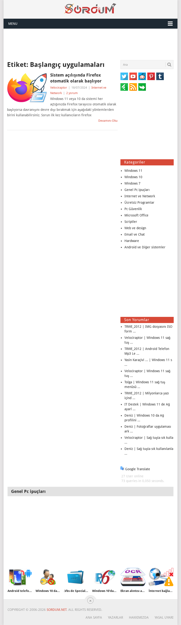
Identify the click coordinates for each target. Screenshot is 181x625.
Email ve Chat (134, 234)
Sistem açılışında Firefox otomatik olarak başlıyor (76, 78)
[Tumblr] (160, 76)
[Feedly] (124, 87)
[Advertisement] (90, 44)
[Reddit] (142, 76)
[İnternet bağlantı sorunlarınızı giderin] (161, 577)
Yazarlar (115, 617)
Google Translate (137, 469)
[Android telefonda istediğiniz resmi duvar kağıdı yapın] (20, 577)
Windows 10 (133, 177)
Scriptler (130, 222)
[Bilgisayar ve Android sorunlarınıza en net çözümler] (90, 8)
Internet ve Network (139, 196)
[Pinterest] (151, 76)
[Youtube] (133, 76)
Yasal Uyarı (164, 617)
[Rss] (133, 87)
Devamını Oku (108, 120)
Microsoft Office (136, 215)
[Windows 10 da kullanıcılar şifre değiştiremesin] (48, 577)
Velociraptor (58, 87)
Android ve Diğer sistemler (144, 247)
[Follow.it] (142, 87)
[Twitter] (124, 76)
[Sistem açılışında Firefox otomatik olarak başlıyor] (27, 87)
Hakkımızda (139, 617)
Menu (12, 24)
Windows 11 (133, 170)
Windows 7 (132, 183)
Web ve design (135, 228)
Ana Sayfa (94, 617)
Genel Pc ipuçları (137, 190)
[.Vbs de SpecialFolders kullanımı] (76, 577)
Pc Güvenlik (133, 209)
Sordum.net (56, 610)
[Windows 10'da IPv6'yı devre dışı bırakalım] (104, 577)
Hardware (131, 241)
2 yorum (72, 93)
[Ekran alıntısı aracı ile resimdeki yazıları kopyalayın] (132, 577)
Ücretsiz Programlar (139, 202)
